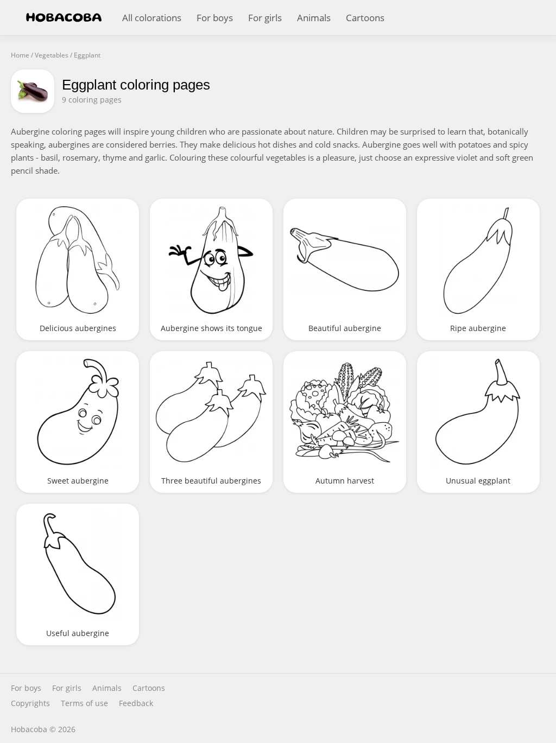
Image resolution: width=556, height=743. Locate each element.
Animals (314, 17)
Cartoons (365, 17)
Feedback (136, 703)
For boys (215, 17)
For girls (265, 17)
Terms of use (84, 703)
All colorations (151, 17)
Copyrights (30, 703)
